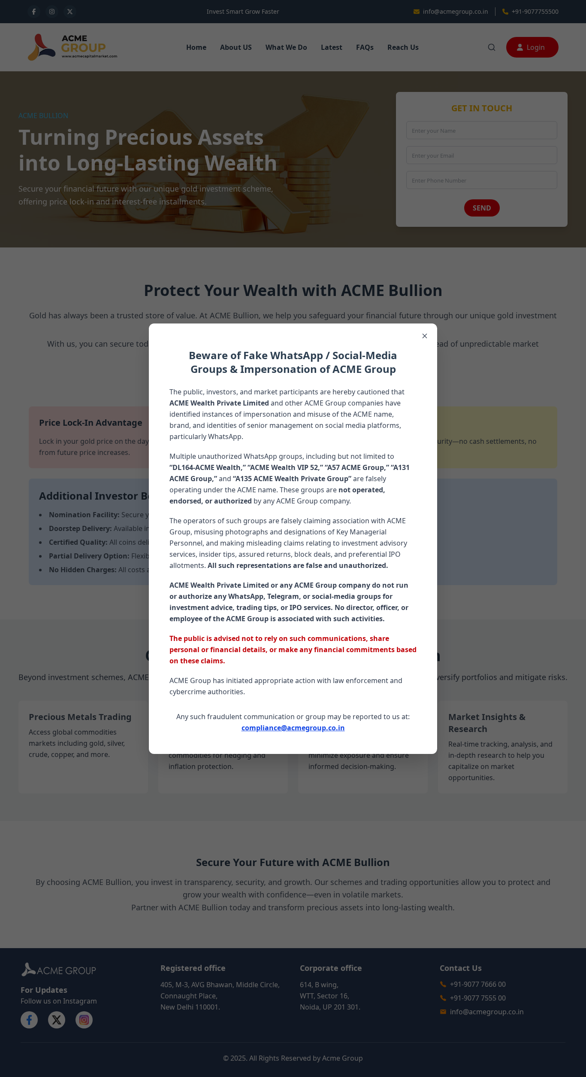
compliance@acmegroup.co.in (293, 727)
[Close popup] (425, 336)
